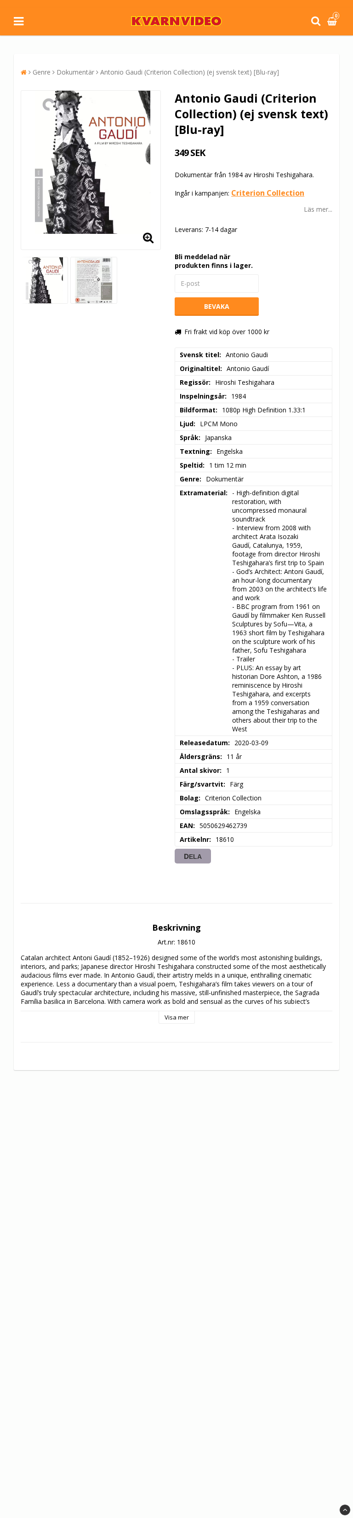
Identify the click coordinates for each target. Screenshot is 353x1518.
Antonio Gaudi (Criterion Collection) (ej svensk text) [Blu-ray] (189, 72)
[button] (333, 21)
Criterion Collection (267, 193)
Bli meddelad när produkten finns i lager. (214, 261)
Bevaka (216, 306)
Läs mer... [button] (318, 209)
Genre (42, 72)
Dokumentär (75, 72)
